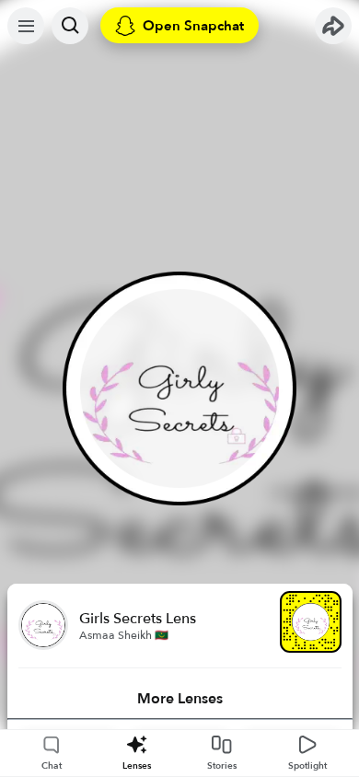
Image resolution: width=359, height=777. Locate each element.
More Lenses (180, 699)
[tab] (180, 699)
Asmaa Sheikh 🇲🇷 (123, 635)
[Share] (333, 25)
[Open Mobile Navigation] (25, 25)
